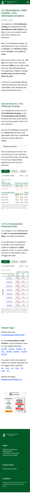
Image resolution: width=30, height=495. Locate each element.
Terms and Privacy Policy (10, 468)
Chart (27, 175)
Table (22, 175)
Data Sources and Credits (10, 455)
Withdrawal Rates (8, 451)
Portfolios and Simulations (10, 449)
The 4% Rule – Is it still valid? (11, 453)
